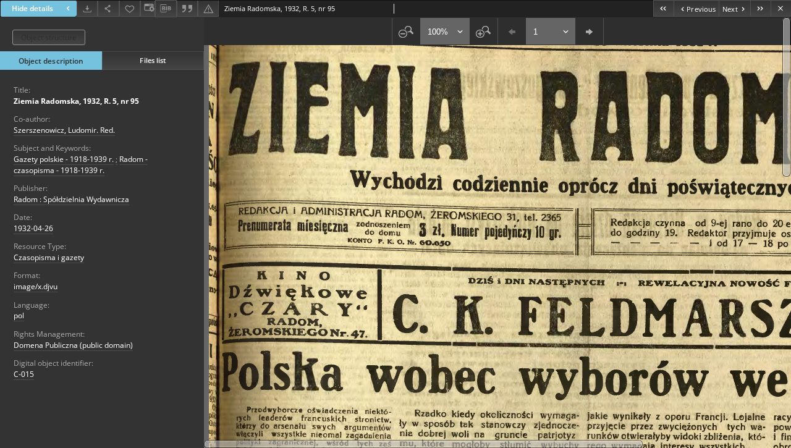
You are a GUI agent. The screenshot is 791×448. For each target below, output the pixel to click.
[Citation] (187, 8)
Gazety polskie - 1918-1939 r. (64, 159)
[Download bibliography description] (165, 8)
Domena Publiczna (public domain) (73, 345)
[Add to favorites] (129, 8)
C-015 (24, 374)
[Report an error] (208, 8)
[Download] (87, 8)
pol (19, 315)
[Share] (108, 8)
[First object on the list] (663, 8)
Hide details (32, 8)
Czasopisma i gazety (49, 257)
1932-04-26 (33, 228)
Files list (153, 60)
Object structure (49, 37)
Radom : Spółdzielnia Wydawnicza (71, 199)
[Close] (781, 8)
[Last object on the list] (760, 8)
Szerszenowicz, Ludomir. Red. (64, 130)
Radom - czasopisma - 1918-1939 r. (81, 164)
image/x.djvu (35, 286)
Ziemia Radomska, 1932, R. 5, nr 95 (76, 101)
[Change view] (147, 8)
